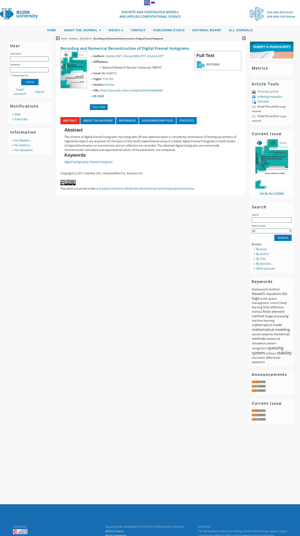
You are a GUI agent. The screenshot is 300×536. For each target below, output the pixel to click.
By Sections (263, 264)
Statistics (186, 120)
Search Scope (258, 225)
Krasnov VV (154, 56)
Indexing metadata (269, 97)
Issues (114, 30)
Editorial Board (206, 30)
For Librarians (23, 150)
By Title (260, 259)
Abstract (70, 120)
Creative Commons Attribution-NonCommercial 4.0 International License (146, 188)
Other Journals (265, 268)
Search (255, 214)
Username (15, 53)
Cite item (263, 101)
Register (40, 91)
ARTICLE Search (114, 531)
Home (51, 30)
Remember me (20, 75)
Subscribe (20, 119)
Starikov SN (113, 56)
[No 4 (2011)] (73, 87)
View (17, 114)
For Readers (22, 140)
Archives (73, 38)
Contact (138, 30)
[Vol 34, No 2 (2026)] (271, 187)
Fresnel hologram (101, 162)
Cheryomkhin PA (134, 56)
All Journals (241, 30)
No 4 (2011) (85, 38)
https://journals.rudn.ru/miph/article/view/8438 (131, 90)
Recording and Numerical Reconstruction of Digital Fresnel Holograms (128, 38)
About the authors (98, 120)
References (127, 120)
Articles (109, 85)
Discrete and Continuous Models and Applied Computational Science (150, 14)
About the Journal (81, 30)
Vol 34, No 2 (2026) (272, 193)
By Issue (261, 249)
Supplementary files (157, 120)
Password (15, 64)
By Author (262, 254)
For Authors (22, 145)
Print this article (267, 91)
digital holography (76, 162)
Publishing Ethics (169, 30)
